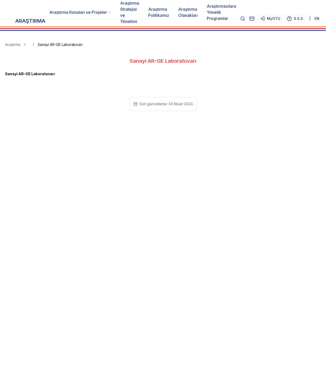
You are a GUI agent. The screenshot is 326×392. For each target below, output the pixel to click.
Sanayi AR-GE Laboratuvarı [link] (60, 44)
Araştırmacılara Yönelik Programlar (221, 12)
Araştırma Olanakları (188, 12)
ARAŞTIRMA (30, 21)
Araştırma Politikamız (158, 12)
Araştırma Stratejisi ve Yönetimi (129, 12)
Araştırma (12, 44)
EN (317, 18)
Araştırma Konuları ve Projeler (78, 12)
